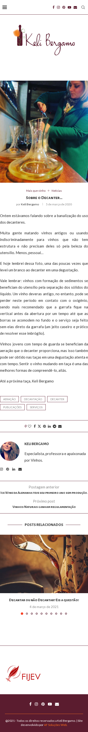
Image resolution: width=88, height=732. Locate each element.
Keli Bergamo (30, 204)
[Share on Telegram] (54, 426)
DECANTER (57, 399)
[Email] (75, 7)
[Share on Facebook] (35, 426)
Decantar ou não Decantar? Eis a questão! (44, 600)
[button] (4, 574)
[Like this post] (29, 426)
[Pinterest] (63, 7)
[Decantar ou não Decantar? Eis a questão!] (44, 564)
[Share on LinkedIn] (49, 426)
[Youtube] (69, 7)
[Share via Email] (60, 426)
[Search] (83, 7)
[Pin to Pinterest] (44, 426)
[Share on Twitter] (39, 426)
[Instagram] (58, 7)
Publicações (12, 407)
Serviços (36, 407)
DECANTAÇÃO (33, 399)
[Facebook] (54, 7)
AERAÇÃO (9, 399)
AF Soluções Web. (55, 725)
